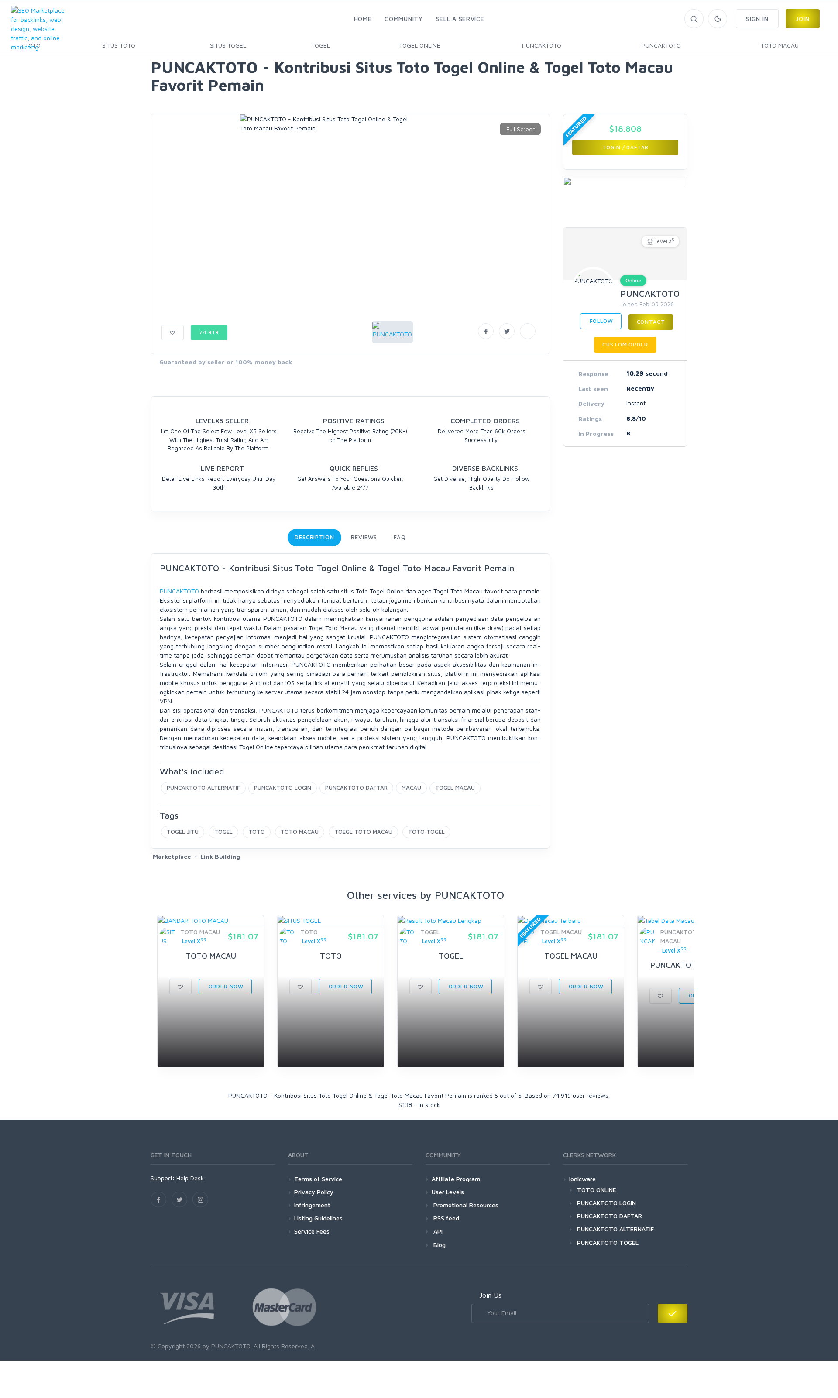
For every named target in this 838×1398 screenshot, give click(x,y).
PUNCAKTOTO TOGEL (608, 1242)
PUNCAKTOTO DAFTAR (356, 787)
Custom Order (625, 344)
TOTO (256, 831)
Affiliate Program (456, 1178)
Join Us (490, 1295)
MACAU (411, 787)
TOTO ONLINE (596, 1189)
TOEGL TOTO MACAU (363, 831)
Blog (439, 1244)
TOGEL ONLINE (419, 45)
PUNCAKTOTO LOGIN (282, 787)
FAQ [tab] (400, 537)
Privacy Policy (313, 1192)
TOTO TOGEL (426, 831)
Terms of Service (318, 1178)
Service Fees (312, 1231)
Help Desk (190, 1178)
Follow (600, 321)
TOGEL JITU (183, 831)
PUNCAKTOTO (541, 45)
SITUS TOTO (118, 45)
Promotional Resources (465, 1205)
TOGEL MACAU (455, 787)
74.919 (209, 332)
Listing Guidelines (318, 1218)
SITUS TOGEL (228, 45)
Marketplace (172, 856)
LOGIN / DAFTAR (625, 147)
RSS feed (445, 1218)
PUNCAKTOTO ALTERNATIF (203, 787)
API (437, 1231)
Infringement (312, 1205)
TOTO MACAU (780, 45)
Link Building (220, 856)
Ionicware (582, 1178)
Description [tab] (314, 537)
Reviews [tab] (364, 537)
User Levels (448, 1192)
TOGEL (320, 45)
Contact (651, 322)
